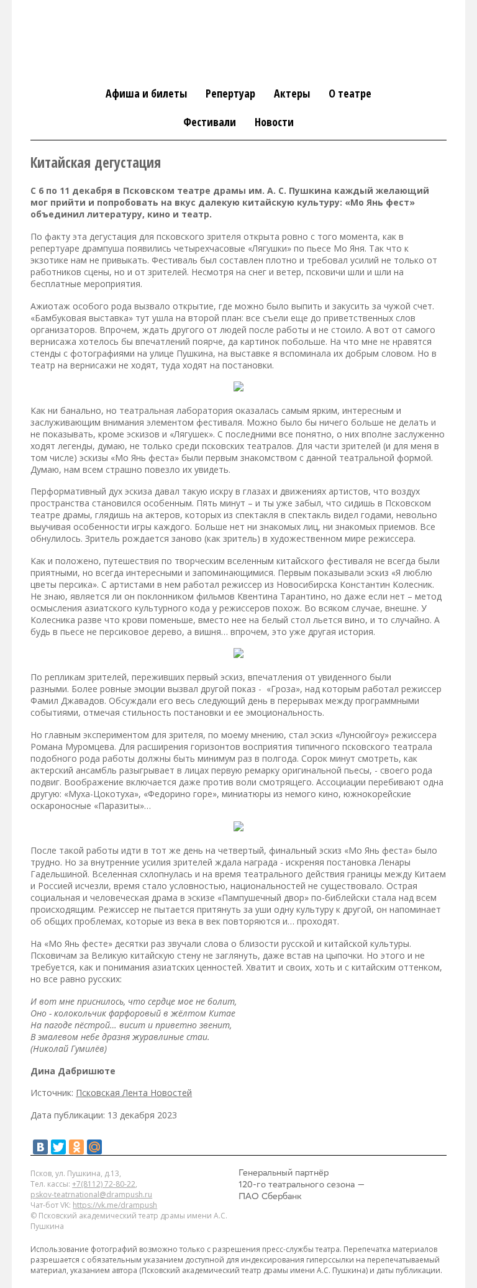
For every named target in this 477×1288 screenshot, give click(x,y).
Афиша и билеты (146, 93)
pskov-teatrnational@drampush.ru (91, 1194)
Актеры (292, 93)
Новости (274, 121)
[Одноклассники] (76, 1147)
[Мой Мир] (94, 1147)
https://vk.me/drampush (115, 1205)
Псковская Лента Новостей (134, 1092)
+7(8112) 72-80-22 (103, 1184)
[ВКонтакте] (40, 1147)
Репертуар (230, 93)
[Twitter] (58, 1147)
